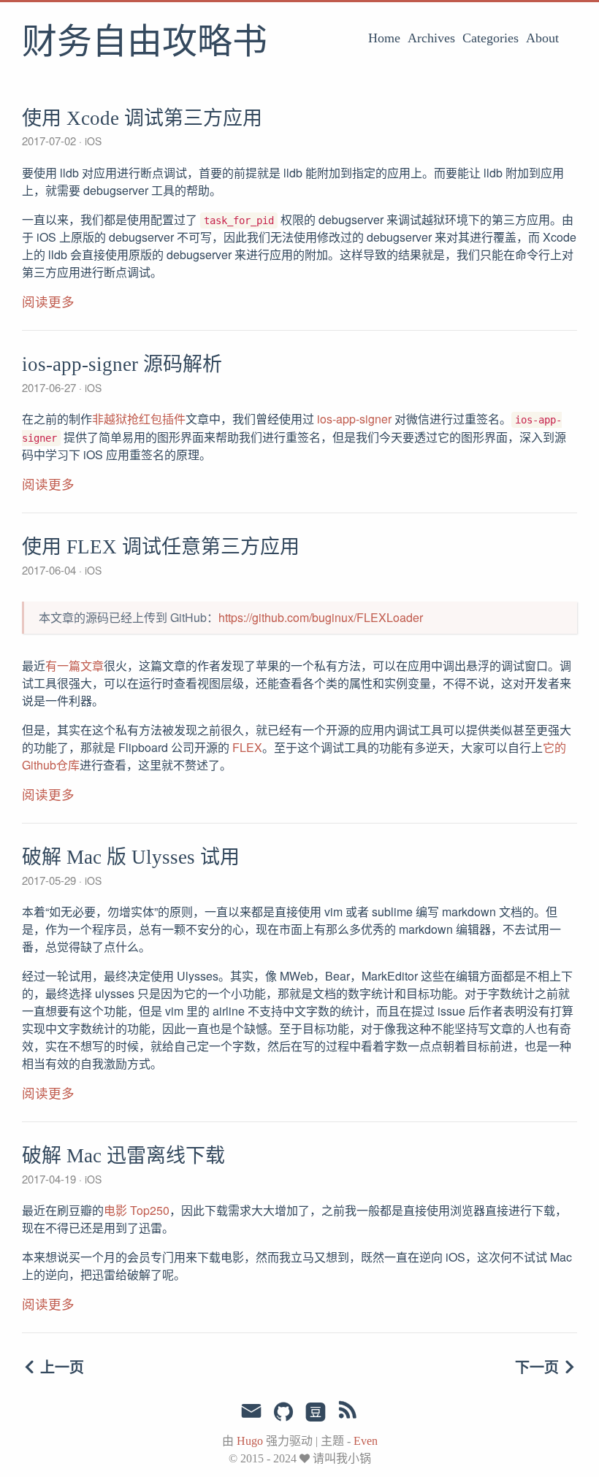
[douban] (316, 1413)
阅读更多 (48, 302)
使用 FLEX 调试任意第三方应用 (161, 547)
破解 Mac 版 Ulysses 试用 (131, 857)
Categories (490, 38)
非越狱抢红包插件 (139, 418)
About (542, 38)
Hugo (250, 1441)
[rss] (348, 1413)
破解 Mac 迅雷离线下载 (123, 1156)
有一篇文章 (74, 665)
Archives (431, 38)
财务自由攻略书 (144, 43)
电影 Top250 (136, 1210)
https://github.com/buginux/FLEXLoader (320, 617)
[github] (283, 1413)
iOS (92, 141)
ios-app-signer (354, 418)
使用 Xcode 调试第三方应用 (142, 118)
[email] (251, 1413)
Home (384, 38)
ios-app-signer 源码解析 (122, 364)
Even (366, 1441)
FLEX (247, 747)
